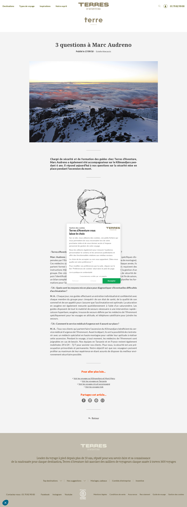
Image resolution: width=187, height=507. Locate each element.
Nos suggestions (74, 481)
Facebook (45, 494)
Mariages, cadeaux (99, 480)
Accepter (111, 281)
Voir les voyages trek (94, 387)
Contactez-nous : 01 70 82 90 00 (20, 494)
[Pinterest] (96, 400)
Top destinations (50, 481)
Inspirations (45, 6)
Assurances (132, 494)
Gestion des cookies (176, 494)
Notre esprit (61, 6)
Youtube (68, 494)
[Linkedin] (90, 400)
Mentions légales (100, 494)
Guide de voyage (159, 494)
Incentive (140, 480)
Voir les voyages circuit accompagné (94, 384)
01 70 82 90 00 (177, 6)
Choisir (93, 281)
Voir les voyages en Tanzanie (94, 381)
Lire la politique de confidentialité (80, 272)
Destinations (8, 6)
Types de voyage (27, 6)
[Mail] (102, 400)
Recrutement (145, 494)
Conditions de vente (117, 494)
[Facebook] (84, 400)
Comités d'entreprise (121, 480)
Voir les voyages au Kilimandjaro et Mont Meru (94, 378)
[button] (5, 503)
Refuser (75, 281)
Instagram (57, 494)
